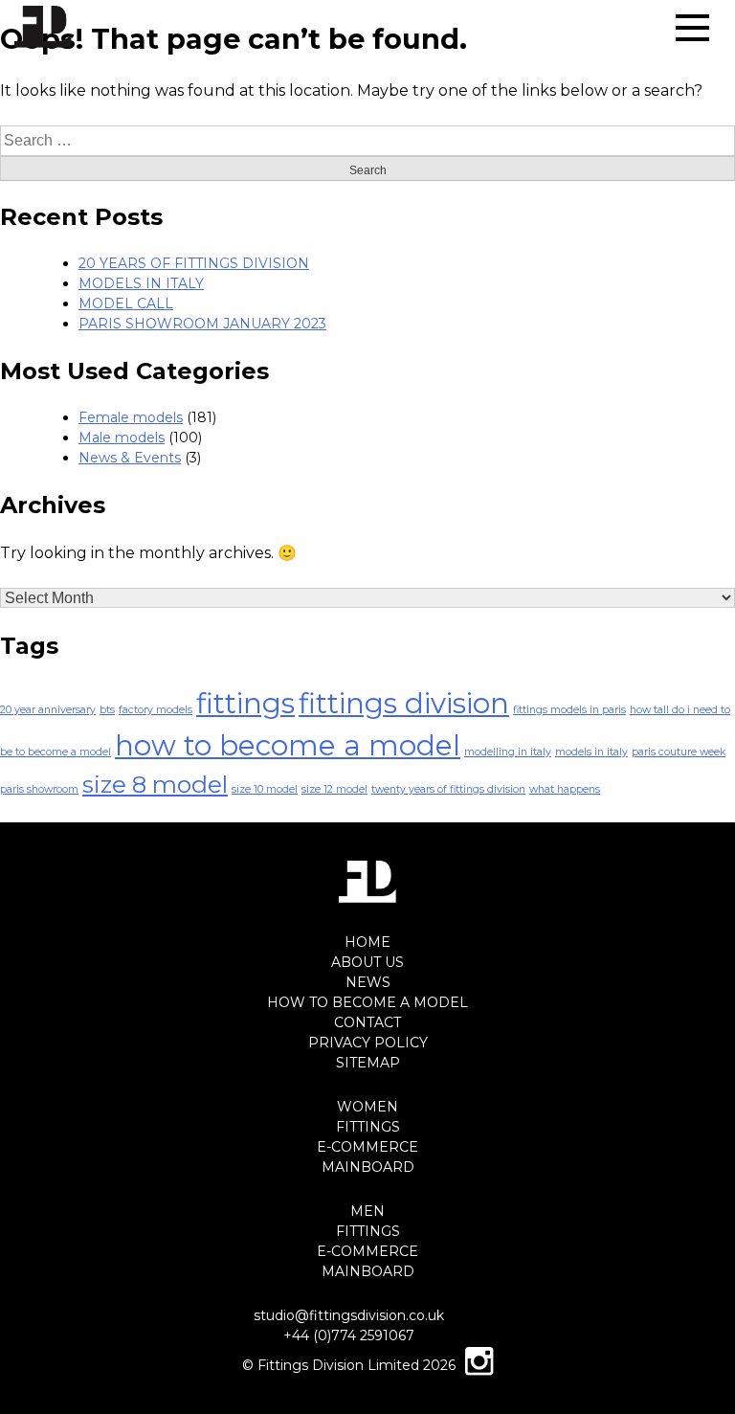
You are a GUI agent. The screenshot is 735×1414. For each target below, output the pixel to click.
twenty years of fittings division (448, 789)
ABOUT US (367, 962)
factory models (155, 710)
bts (107, 710)
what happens (564, 789)
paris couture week (678, 752)
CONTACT (367, 1022)
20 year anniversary (48, 710)
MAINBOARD (368, 1167)
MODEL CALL (125, 303)
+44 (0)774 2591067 (348, 1335)
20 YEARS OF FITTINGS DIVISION (193, 263)
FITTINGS (368, 1126)
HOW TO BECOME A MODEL (367, 1002)
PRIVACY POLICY (368, 1042)
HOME (367, 942)
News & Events (129, 457)
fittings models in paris (569, 710)
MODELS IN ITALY (141, 283)
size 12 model (334, 789)
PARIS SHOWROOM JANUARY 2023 (202, 323)
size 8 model (155, 784)
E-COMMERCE (367, 1147)
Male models (121, 437)
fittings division (404, 703)
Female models (130, 417)
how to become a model (287, 745)
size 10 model (265, 789)
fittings (245, 703)
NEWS (367, 982)
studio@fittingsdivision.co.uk (349, 1315)
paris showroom (39, 789)
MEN (367, 1211)
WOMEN (367, 1106)
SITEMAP (368, 1062)
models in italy (591, 752)
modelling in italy (507, 752)
